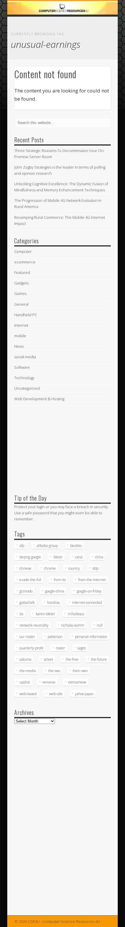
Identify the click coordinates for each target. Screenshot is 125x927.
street (48, 659)
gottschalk (27, 602)
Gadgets (21, 283)
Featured (22, 272)
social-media (25, 356)
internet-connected (87, 602)
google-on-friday (89, 591)
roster (60, 648)
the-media (27, 670)
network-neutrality (34, 625)
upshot (24, 682)
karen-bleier (45, 613)
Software (22, 367)
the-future (99, 659)
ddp (95, 568)
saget (82, 648)
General (21, 304)
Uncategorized (27, 388)
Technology (24, 377)
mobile (20, 335)
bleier (58, 557)
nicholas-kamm (72, 625)
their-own (80, 670)
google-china (54, 591)
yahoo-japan (84, 693)
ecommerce (24, 262)
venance (49, 682)
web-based (28, 693)
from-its (60, 579)
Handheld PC (25, 314)
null (100, 625)
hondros (53, 602)
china (99, 557)
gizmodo (26, 591)
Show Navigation (96, 52)
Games (20, 293)
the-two (54, 670)
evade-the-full (30, 579)
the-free (72, 659)
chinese (25, 568)
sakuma (25, 659)
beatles (76, 545)
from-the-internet (92, 579)
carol (79, 557)
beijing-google (30, 557)
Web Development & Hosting (39, 398)
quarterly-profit (31, 648)
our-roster (27, 636)
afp (21, 545)
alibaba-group (47, 545)
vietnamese (77, 682)
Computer (23, 251)
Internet (21, 325)
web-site (56, 693)
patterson (55, 636)
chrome (50, 568)
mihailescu (76, 613)
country (74, 568)
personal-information (91, 636)
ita (21, 613)
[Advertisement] (57, 447)
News (19, 346)
